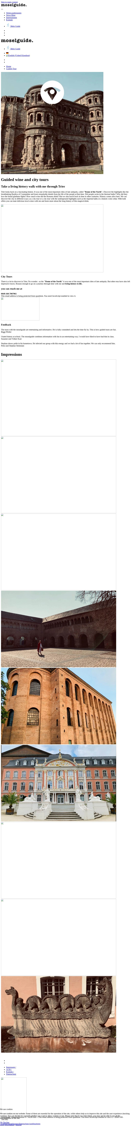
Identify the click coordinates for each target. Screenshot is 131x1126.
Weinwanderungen (13, 13)
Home (8, 66)
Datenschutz (11, 1074)
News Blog (10, 15)
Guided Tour (11, 69)
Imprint (18, 1125)
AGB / (9, 1069)
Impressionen (11, 17)
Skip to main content (9, 2)
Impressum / (11, 1067)
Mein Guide (15, 26)
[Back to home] (14, 6)
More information (7, 1125)
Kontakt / (10, 1072)
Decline (6, 1122)
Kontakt (9, 20)
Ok (1, 1122)
